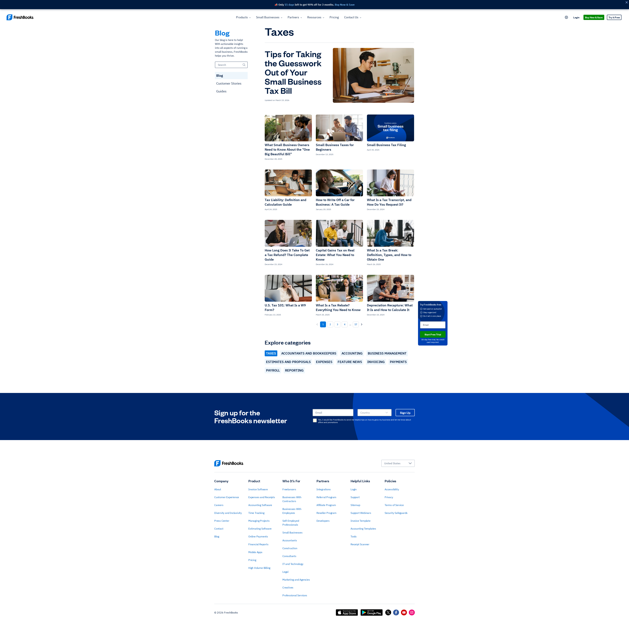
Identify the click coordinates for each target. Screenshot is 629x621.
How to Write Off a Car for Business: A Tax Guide (335, 202)
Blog (219, 75)
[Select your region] (566, 17)
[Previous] (317, 324)
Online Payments (258, 536)
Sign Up (405, 412)
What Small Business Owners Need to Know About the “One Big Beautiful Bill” (287, 149)
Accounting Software (260, 505)
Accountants (289, 540)
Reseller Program (326, 513)
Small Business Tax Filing (386, 145)
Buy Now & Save (594, 17)
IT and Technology (292, 564)
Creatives (287, 587)
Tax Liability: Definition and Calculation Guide (285, 202)
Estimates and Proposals (288, 362)
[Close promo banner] (626, 2)
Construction (289, 548)
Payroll (273, 370)
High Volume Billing (259, 567)
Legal (285, 571)
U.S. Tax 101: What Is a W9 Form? (285, 307)
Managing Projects (259, 520)
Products (242, 17)
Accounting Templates (363, 528)
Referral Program (326, 497)
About (217, 489)
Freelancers (289, 489)
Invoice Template (361, 520)
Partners (293, 17)
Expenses (324, 362)
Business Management (387, 353)
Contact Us (351, 17)
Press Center (221, 520)
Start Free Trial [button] (433, 334)
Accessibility (392, 489)
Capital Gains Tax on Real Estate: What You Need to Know (335, 255)
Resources (314, 17)
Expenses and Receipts (261, 497)
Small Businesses (267, 17)
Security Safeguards (396, 513)
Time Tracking (256, 513)
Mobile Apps (255, 552)
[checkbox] (315, 420)
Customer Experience (226, 497)
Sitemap (355, 505)
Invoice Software (258, 489)
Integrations (323, 489)
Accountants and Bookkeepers (308, 353)
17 (355, 324)
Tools (354, 536)
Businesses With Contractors (291, 499)
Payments (398, 362)
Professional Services (294, 595)
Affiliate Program (326, 505)
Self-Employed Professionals (290, 522)
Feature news (350, 362)
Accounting (352, 353)
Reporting (294, 370)
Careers (218, 505)
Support (355, 497)
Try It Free (614, 17)
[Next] (361, 324)
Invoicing (376, 362)
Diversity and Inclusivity (228, 513)
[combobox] (374, 412)
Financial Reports (258, 544)
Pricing (334, 17)
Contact (218, 528)
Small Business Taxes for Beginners (335, 147)
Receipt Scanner (360, 544)
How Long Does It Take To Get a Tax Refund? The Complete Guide (287, 255)
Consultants (289, 556)
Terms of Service (394, 505)
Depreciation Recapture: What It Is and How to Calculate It (390, 307)
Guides (221, 91)
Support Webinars (361, 513)
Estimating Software (260, 528)
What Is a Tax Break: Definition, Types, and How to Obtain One (389, 255)
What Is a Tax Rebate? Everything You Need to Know (338, 307)
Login (576, 17)
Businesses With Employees (291, 511)
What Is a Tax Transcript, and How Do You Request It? (389, 202)
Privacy (389, 497)
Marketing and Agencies (296, 579)
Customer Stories (228, 83)
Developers (323, 520)
